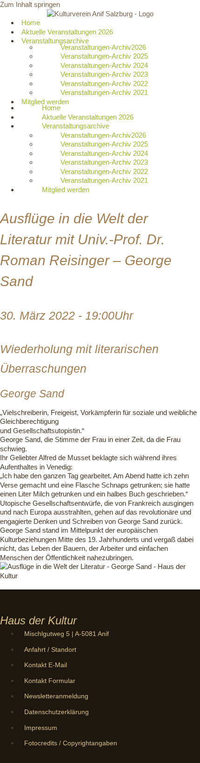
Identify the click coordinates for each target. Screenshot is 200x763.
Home (51, 108)
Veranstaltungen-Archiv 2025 (104, 56)
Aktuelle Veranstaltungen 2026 (87, 117)
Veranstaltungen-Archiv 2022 (104, 83)
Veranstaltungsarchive (55, 41)
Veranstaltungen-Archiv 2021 (104, 92)
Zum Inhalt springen (30, 4)
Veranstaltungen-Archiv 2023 (104, 74)
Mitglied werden (45, 102)
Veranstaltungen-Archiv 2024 (104, 65)
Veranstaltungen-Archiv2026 (103, 47)
